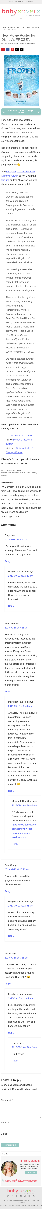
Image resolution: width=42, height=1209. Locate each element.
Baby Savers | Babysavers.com (21, 12)
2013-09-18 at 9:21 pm (16, 957)
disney (15, 473)
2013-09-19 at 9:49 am (20, 706)
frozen (4, 475)
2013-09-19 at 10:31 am (20, 905)
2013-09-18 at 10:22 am (17, 869)
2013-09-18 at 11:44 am (20, 998)
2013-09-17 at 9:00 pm (16, 539)
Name (5, 1122)
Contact (29, 2)
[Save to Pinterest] (3, 49)
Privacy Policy (36, 1205)
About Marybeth (16, 2)
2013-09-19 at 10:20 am (20, 575)
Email (4, 1133)
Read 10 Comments (27, 44)
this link (5, 180)
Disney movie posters (27, 473)
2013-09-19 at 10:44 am (24, 805)
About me (31, 1172)
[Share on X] (22, 49)
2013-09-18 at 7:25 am (16, 627)
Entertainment (14, 27)
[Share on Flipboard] (13, 49)
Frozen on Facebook (21, 435)
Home (4, 27)
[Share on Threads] (17, 49)
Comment (7, 1100)
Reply (8, 561)
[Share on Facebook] (8, 49)
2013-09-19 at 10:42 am (24, 1047)
